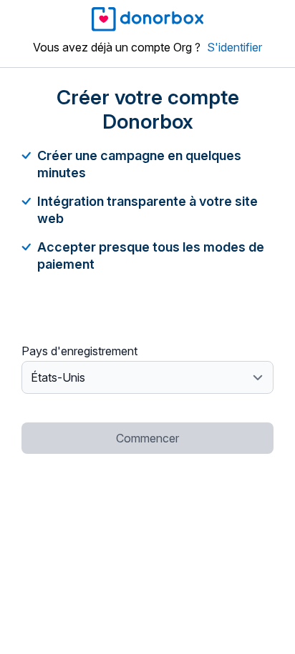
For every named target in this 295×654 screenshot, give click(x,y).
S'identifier (234, 47)
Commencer (147, 438)
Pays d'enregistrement (79, 351)
